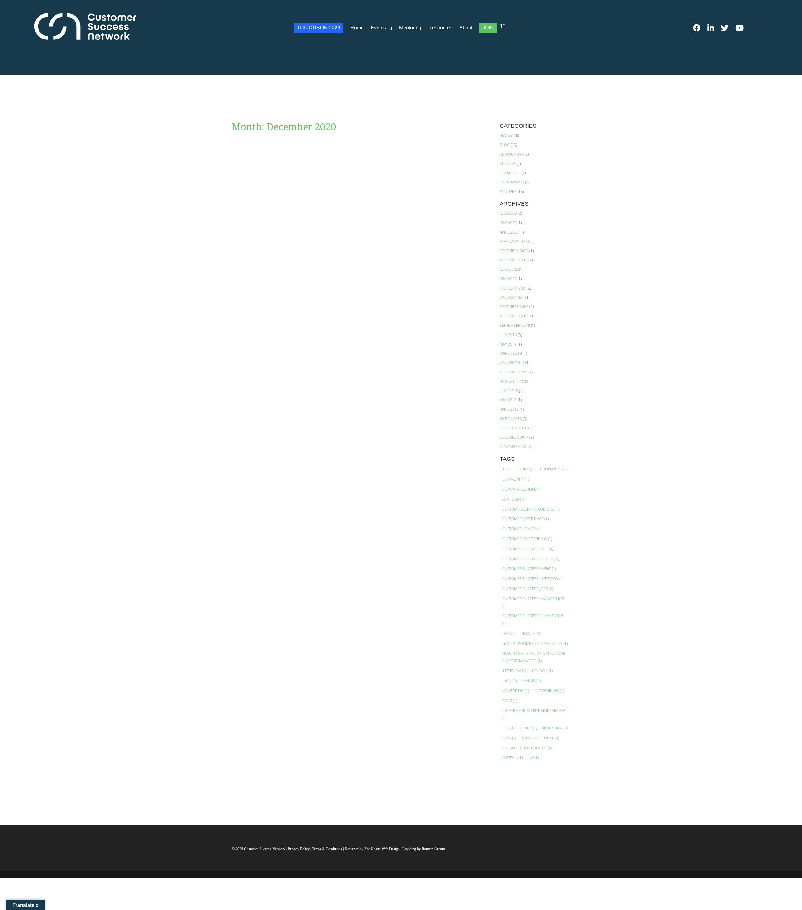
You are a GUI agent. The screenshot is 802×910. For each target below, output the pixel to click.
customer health (521, 529)
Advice (506, 135)
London (542, 670)
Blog (505, 144)
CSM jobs (513, 499)
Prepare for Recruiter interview (533, 714)
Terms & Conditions (327, 849)
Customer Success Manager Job (533, 602)
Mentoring (410, 27)
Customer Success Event (529, 568)
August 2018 (512, 381)
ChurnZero (553, 469)
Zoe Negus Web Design (382, 849)
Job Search (510, 173)
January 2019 (512, 362)
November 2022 (514, 260)
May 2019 (508, 344)
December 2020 (514, 306)
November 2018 (514, 372)
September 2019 (515, 325)
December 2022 (514, 251)
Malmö (532, 680)
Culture (508, 163)
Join (488, 27)
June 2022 (509, 269)
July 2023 (508, 213)
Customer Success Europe (530, 559)
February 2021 (513, 288)
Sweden (512, 757)
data (508, 633)
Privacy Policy (299, 849)
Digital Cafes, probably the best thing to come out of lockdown (321, 545)
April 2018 (509, 409)
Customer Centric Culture (530, 509)
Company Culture (521, 489)
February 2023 (513, 241)
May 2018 (508, 400)
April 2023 (509, 232)
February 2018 (513, 428)
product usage (519, 728)
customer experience (525, 519)
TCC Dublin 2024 (318, 27)
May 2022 (508, 278)
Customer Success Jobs (527, 588)
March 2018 (511, 418)
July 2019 (508, 334)
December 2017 (514, 437)
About (465, 27)
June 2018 (509, 390)
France (530, 633)
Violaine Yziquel (265, 169)
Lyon (509, 680)
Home (357, 27)
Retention (555, 728)
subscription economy (527, 748)
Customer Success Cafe (527, 549)
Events (378, 27)
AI (506, 469)
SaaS (509, 738)
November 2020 (514, 316)
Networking (549, 690)
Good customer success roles (535, 643)
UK (534, 757)
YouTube (508, 191)
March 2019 (511, 353)
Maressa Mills (262, 554)
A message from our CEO (272, 159)
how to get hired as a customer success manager (533, 657)
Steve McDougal (540, 738)
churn (525, 469)
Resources (440, 27)
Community (510, 154)
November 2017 (514, 446)
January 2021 (512, 297)
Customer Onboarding (527, 539)
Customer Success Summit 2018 (532, 619)
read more (250, 193)
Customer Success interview (532, 578)
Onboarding (512, 182)
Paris (509, 700)
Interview (514, 670)
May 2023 (508, 222)
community (515, 479)
